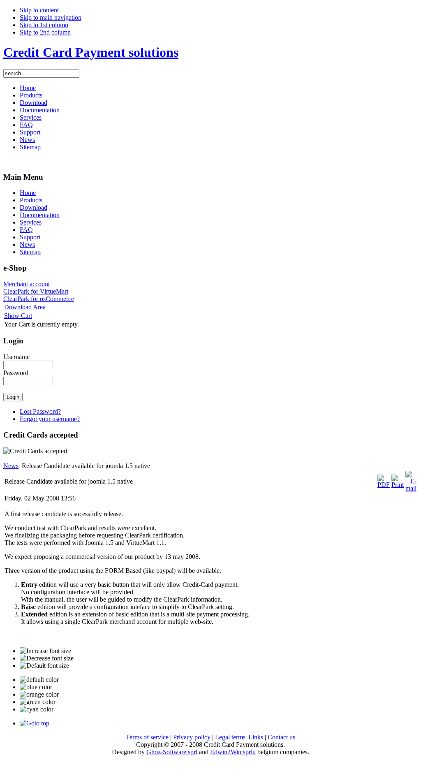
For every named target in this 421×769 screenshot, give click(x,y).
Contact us (281, 737)
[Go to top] (34, 723)
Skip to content (39, 10)
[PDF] (383, 484)
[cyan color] (36, 709)
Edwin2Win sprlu (233, 751)
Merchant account (26, 283)
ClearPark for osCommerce (38, 298)
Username (16, 356)
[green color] (38, 702)
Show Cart (18, 315)
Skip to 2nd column (45, 32)
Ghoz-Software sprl (171, 751)
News (11, 465)
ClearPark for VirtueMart (35, 291)
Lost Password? (40, 411)
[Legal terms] (214, 737)
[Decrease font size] (47, 658)
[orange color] (39, 694)
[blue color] (36, 687)
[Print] (397, 484)
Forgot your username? (50, 418)
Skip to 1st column (44, 24)
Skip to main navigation (50, 17)
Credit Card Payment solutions (90, 52)
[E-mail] (410, 488)
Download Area (25, 306)
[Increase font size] (45, 651)
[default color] (39, 679)
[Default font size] (44, 665)
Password (15, 372)
